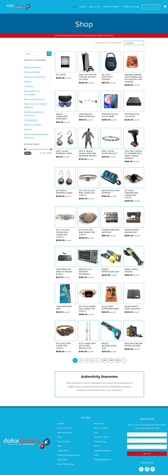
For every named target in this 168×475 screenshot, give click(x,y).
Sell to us (94, 7)
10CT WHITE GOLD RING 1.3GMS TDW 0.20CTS (87, 193)
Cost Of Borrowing (65, 464)
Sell (95, 432)
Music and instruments (34, 99)
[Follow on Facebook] (141, 469)
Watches (28, 129)
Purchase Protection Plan (68, 455)
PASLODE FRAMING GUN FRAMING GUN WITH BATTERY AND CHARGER (133, 78)
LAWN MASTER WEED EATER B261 (87, 115)
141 (111, 360)
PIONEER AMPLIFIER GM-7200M (110, 231)
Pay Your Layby (101, 437)
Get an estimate (64, 428)
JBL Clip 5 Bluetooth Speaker (107, 77)
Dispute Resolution (102, 450)
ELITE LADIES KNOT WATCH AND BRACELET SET (87, 345)
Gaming (27, 81)
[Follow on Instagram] (147, 469)
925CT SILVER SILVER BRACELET (109, 152)
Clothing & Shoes (32, 72)
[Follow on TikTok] (152, 469)
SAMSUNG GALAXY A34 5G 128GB (110, 115)
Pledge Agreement (102, 459)
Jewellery (28, 86)
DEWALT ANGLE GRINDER (131, 270)
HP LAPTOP (61, 75)
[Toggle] (50, 67)
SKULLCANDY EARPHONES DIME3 (110, 307)
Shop (74, 7)
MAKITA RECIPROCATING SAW (109, 345)
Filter (28, 153)
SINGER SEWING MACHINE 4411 (132, 231)
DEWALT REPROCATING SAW (110, 270)
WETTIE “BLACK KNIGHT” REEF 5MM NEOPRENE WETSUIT (88, 153)
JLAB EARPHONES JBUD (64, 307)
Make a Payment (111, 7)
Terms (96, 446)
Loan (59, 437)
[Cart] (164, 6)
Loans (82, 7)
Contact (60, 423)
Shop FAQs (62, 459)
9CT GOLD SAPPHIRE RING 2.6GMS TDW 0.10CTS (131, 194)
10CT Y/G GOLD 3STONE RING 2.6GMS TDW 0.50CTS (63, 233)
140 (105, 360)
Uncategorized (30, 120)
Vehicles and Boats (32, 125)
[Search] (49, 53)
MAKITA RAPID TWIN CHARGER (111, 191)
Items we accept (64, 432)
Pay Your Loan (63, 441)
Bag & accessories (32, 67)
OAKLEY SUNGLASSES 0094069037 (62, 116)
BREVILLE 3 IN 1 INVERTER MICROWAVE (85, 271)
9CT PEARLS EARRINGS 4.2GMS (64, 191)
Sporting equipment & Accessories (34, 114)
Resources (98, 423)
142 (117, 360)
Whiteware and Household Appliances (36, 136)
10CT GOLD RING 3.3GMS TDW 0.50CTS (63, 345)
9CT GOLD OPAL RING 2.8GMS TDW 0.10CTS (87, 232)
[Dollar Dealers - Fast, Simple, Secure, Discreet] (18, 7)
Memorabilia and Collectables (31, 93)
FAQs (96, 455)
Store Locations (131, 7)
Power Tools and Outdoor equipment (35, 105)
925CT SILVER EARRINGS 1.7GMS (64, 152)
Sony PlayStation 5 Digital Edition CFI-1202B (87, 77)
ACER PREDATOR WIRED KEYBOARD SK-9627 (64, 271)
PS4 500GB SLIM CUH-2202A (132, 115)
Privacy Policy (100, 441)
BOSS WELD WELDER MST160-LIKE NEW (134, 344)
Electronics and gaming (34, 77)
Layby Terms (63, 450)
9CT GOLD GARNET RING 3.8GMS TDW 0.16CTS (87, 308)
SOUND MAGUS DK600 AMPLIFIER (132, 307)
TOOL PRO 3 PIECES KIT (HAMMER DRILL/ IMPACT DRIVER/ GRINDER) (134, 154)
